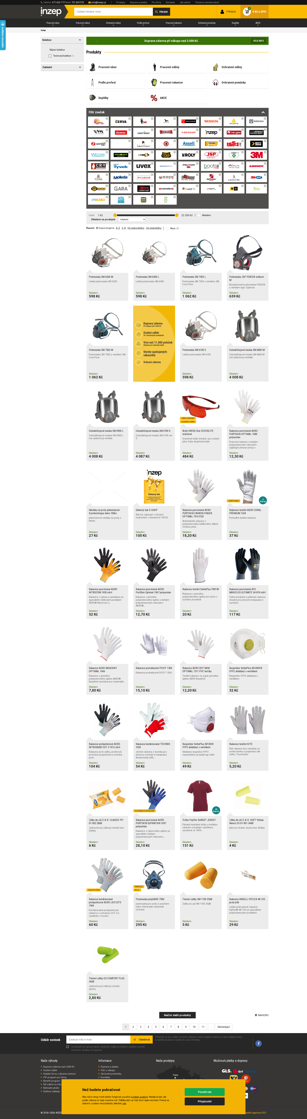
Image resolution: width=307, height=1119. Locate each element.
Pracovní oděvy (83, 23)
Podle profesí (143, 23)
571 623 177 (58, 2)
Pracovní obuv (53, 23)
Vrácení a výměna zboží (207, 2)
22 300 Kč (187, 215)
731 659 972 (77, 2)
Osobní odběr (50, 1070)
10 (194, 1026)
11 (203, 1026)
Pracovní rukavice (174, 23)
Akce (172, 228)
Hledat (163, 11)
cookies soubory (139, 1097)
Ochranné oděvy (113, 23)
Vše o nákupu (108, 1070)
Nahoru (263, 1015)
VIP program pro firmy (55, 1077)
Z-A (124, 228)
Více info (258, 41)
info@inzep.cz (98, 2)
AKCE (258, 23)
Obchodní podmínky (111, 1073)
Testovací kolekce (63, 55)
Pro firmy (156, 2)
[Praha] (175, 1078)
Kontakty (170, 2)
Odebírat (144, 1039)
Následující (224, 1026)
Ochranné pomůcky (207, 23)
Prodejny (120, 2)
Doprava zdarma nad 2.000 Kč (59, 1066)
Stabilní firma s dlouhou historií (59, 1073)
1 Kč (100, 215)
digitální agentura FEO (255, 1112)
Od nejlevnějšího (135, 228)
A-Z (118, 228)
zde (124, 1103)
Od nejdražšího (153, 228)
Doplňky (235, 23)
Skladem (206, 215)
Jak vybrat (185, 2)
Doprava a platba (138, 2)
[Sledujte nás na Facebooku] (258, 1043)
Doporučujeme (106, 228)
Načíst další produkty (177, 1015)
